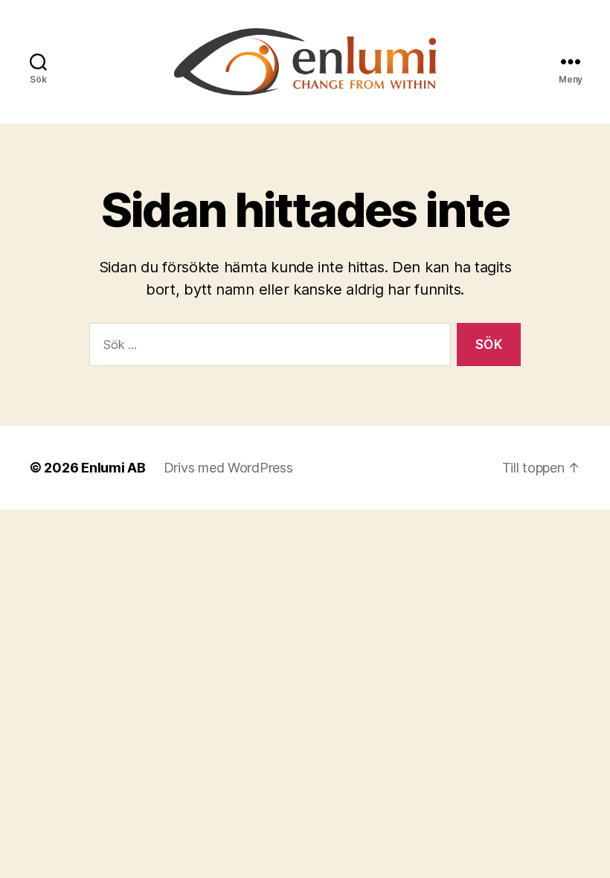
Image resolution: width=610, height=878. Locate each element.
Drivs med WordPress (228, 467)
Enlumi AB (113, 467)
